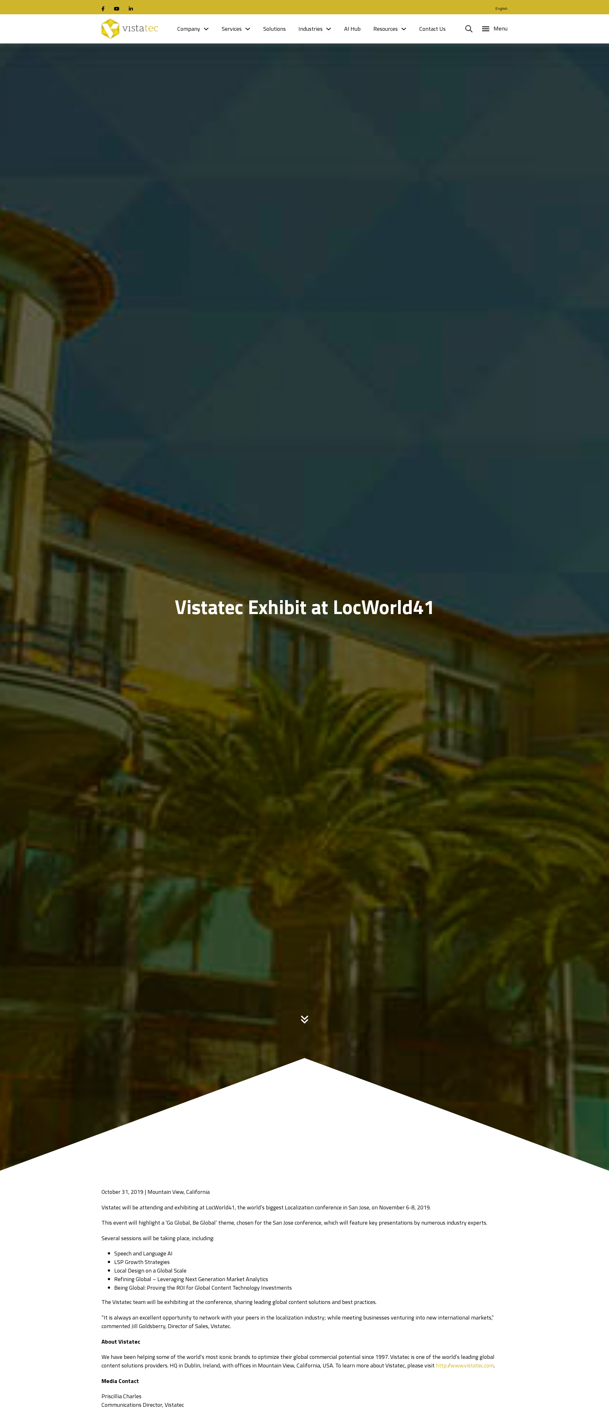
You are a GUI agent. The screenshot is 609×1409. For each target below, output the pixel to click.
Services (232, 28)
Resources (385, 28)
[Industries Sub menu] (328, 29)
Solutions (274, 28)
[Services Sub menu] (248, 29)
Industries (310, 28)
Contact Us (432, 28)
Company (188, 28)
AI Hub (352, 28)
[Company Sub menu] (206, 29)
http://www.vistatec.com (465, 1365)
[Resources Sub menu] (404, 29)
